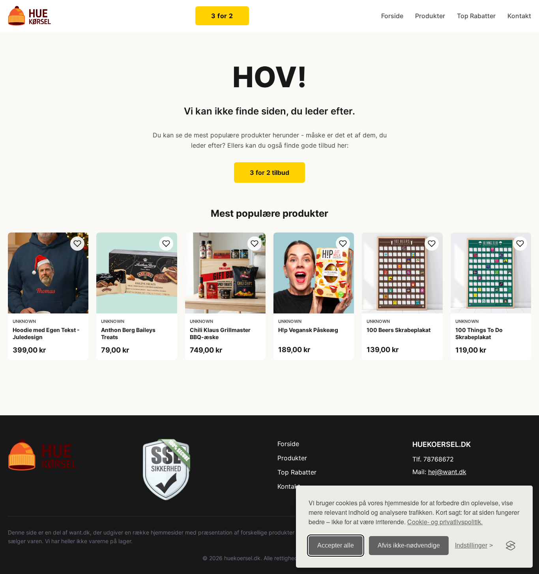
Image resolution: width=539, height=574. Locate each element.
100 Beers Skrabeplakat (398, 329)
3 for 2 (222, 16)
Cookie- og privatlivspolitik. (445, 521)
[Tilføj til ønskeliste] (77, 243)
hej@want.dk (447, 472)
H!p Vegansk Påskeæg (308, 329)
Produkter (430, 16)
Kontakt (519, 16)
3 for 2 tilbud (269, 172)
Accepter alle (335, 545)
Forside (392, 16)
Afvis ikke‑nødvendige (409, 545)
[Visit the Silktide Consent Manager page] (510, 545)
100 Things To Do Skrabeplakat (479, 333)
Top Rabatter (476, 16)
